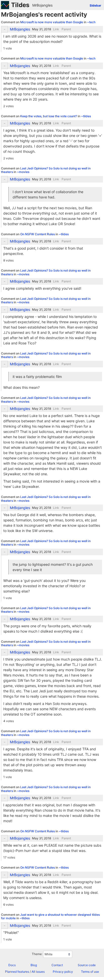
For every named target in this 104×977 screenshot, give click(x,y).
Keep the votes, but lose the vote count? (49, 116)
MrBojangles (42, 5)
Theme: (37, 954)
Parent (66, 29)
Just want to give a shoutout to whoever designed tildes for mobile (50, 916)
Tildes (20, 5)
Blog (34, 965)
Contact (57, 965)
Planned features (17, 971)
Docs (12, 965)
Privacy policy (63, 971)
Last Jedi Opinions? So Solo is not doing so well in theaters (46, 170)
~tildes (86, 116)
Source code (87, 965)
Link (56, 29)
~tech (91, 22)
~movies (23, 172)
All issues (38, 971)
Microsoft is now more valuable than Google (52, 22)
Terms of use (90, 971)
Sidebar (95, 5)
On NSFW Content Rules (38, 234)
